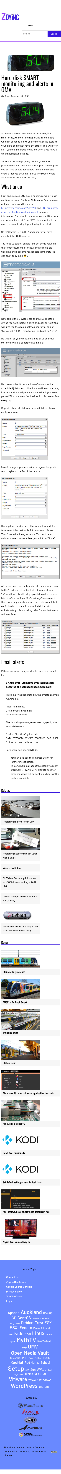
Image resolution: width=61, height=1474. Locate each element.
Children (44, 1318)
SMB (27, 1370)
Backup (47, 1313)
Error (39, 1322)
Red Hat (30, 1362)
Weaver (33, 1380)
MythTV (26, 1339)
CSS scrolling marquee (14, 972)
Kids (18, 1333)
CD (14, 1318)
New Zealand (44, 1341)
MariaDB (49, 1334)
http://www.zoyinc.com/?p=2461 (19, 207)
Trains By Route (10, 1032)
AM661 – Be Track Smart (15, 1002)
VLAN (37, 1374)
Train (21, 1374)
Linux (38, 1333)
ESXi (14, 1327)
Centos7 (35, 1318)
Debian (27, 1322)
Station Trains (9, 1063)
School (45, 1362)
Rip (38, 1363)
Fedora (26, 1327)
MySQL (12, 1341)
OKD (24, 1347)
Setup (16, 1368)
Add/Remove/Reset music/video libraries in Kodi (26, 1211)
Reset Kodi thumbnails (14, 1153)
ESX (48, 1322)
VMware (18, 1379)
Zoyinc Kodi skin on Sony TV (16, 1242)
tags (16, 1374)
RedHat (16, 1362)
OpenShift (15, 1358)
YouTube (44, 1386)
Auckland (31, 1312)
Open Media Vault (30, 1353)
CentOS (24, 1317)
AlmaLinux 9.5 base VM (14, 1123)
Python (38, 1358)
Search (54, 33)
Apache (13, 1313)
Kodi (28, 1334)
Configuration (14, 1323)
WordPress (24, 1385)
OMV (33, 1346)
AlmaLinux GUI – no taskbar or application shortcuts (28, 1093)
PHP (24, 1358)
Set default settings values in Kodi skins (22, 1182)
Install (47, 1328)
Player (31, 1358)
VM (44, 1374)
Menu (30, 25)
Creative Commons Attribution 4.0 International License (25, 1451)
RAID (46, 1358)
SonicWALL (38, 1369)
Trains (29, 1374)
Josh (10, 1334)
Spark (50, 1370)
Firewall (37, 1328)
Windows (45, 1380)
